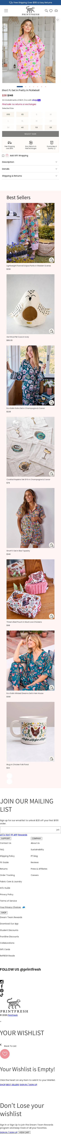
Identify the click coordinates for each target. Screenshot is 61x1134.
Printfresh (13, 1015)
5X (36, 127)
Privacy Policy (6, 894)
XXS (8, 114)
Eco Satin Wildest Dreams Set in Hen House (25, 693)
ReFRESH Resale (7, 955)
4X (22, 127)
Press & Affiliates (39, 868)
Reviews (35, 862)
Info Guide (5, 888)
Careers (35, 875)
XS (22, 114)
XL (24, 122)
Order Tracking (7, 875)
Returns (4, 868)
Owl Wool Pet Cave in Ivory (18, 337)
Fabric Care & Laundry (11, 881)
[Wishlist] (51, 11)
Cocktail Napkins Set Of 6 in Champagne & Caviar (28, 479)
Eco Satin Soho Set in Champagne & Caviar (26, 408)
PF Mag (34, 856)
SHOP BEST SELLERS (9, 1084)
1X (39, 122)
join (57, 830)
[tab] (20, 86)
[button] (6, 10)
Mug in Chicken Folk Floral (18, 764)
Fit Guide (4, 862)
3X (10, 128)
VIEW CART (24, 1132)
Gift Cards (5, 949)
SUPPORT (5, 838)
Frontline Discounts (9, 936)
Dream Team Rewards (11, 917)
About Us (35, 843)
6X (51, 127)
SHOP (3, 913)
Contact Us (5, 843)
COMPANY (36, 838)
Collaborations (7, 943)
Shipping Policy (7, 856)
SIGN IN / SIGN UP (28, 1084)
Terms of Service (8, 900)
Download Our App (9, 923)
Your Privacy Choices (10, 907)
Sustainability (37, 849)
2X (53, 122)
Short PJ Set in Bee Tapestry (18, 551)
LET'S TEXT (5, 834)
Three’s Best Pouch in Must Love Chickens (24, 622)
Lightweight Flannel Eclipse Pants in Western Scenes (29, 265)
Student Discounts (9, 930)
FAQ (2, 849)
